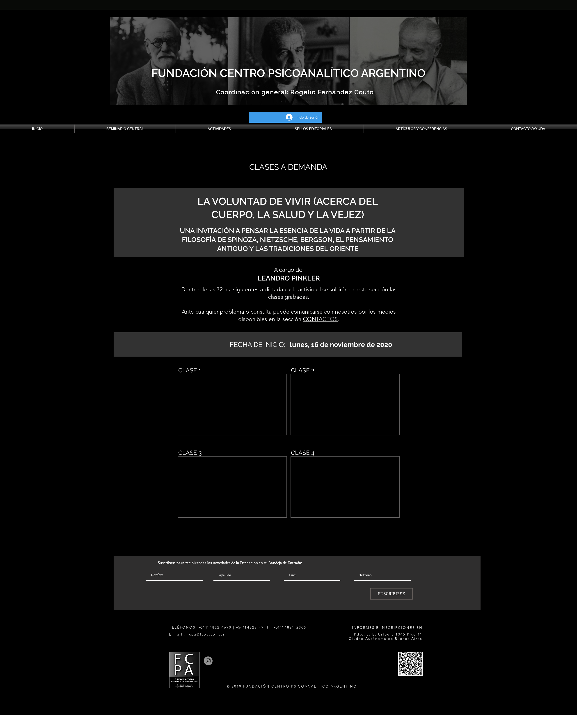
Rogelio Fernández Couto (331, 92)
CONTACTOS (320, 319)
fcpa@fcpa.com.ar (206, 634)
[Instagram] (208, 660)
